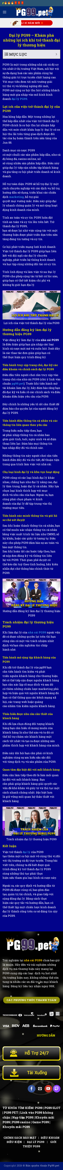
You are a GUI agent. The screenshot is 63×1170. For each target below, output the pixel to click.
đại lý (26, 852)
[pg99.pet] (33, 12)
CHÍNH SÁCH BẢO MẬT (20, 1137)
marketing (16, 197)
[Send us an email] (40, 1089)
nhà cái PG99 (37, 632)
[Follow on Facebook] (31, 1089)
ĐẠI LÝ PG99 (35, 1142)
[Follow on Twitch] (56, 1089)
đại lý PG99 (19, 99)
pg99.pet (17, 383)
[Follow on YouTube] (48, 1089)
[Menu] (5, 12)
